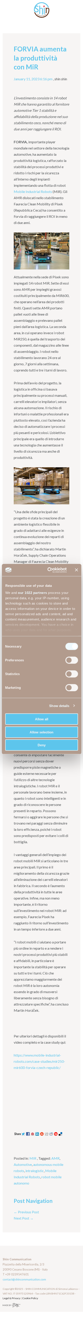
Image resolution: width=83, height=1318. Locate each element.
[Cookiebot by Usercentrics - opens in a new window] (49, 570)
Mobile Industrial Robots (33, 191)
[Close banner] (76, 570)
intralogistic (34, 1171)
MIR (32, 1158)
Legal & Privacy (12, 1298)
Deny (42, 745)
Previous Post (26, 1212)
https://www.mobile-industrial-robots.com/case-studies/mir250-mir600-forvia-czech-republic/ (39, 1061)
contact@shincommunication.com (24, 1279)
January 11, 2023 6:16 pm (33, 79)
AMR (55, 1158)
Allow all (41, 719)
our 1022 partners (32, 592)
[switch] (71, 660)
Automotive (23, 1164)
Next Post (23, 1218)
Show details (59, 705)
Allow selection (41, 732)
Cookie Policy (30, 1298)
